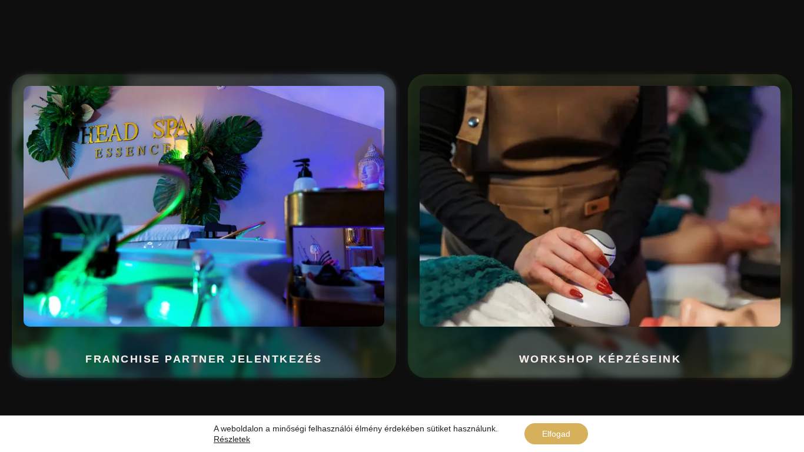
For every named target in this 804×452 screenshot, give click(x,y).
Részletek (232, 439)
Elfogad (556, 433)
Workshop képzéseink (600, 359)
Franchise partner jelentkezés (204, 359)
